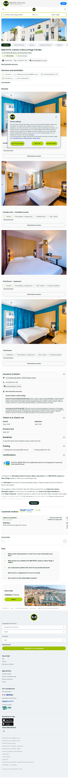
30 (63, 38)
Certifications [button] (9, 455)
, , (16, 53)
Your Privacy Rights (17, 143)
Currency (5, 636)
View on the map (22, 56)
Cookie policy (5, 754)
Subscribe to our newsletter (34, 648)
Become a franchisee (7, 679)
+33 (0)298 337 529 (21, 60)
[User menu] (65, 9)
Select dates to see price (34, 156)
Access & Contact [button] (11, 374)
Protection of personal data (8, 743)
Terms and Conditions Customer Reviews (12, 751)
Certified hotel (8, 60)
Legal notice (5, 759)
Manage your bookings (7, 664)
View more (34, 503)
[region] (34, 130)
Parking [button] (6, 446)
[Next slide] (64, 116)
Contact (4, 661)
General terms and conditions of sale (11, 740)
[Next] (65, 541)
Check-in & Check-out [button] (13, 417)
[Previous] (3, 541)
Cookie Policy (36, 138)
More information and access (9, 64)
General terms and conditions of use (11, 738)
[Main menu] (3, 9)
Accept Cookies (51, 143)
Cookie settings (6, 756)
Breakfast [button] (7, 437)
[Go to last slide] (3, 116)
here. (33, 135)
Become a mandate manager (9, 676)
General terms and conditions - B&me (11, 748)
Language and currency (9, 623)
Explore (13, 599)
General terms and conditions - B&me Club (12, 746)
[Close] (1, 3)
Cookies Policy (18, 138)
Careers (4, 681)
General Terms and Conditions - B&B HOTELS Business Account (18, 762)
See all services (5, 82)
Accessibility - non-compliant (9, 765)
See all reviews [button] (5, 537)
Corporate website (6, 674)
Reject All (38, 143)
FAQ (3, 658)
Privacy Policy (28, 138)
